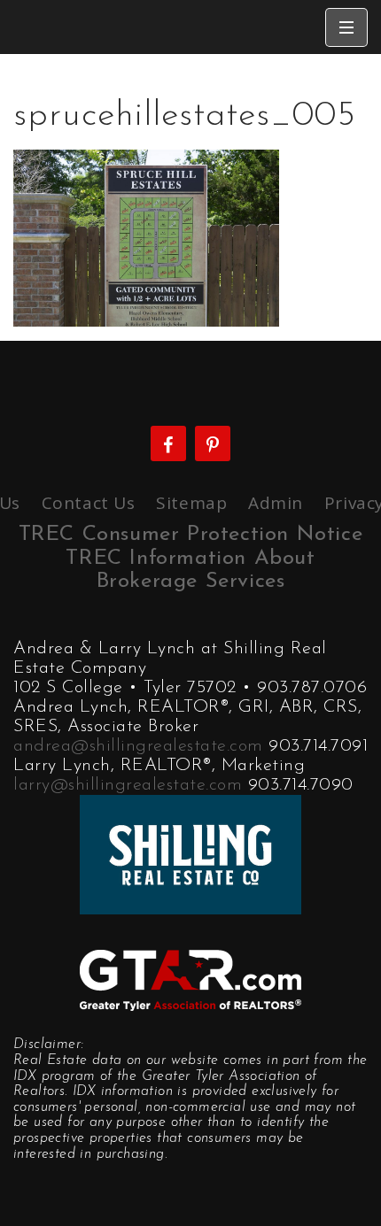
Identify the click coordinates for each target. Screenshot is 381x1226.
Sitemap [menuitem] (191, 502)
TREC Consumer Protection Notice (191, 534)
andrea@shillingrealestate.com (138, 746)
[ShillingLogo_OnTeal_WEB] (190, 853)
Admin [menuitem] (275, 502)
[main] (190, 190)
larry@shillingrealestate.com (127, 785)
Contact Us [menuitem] (89, 502)
